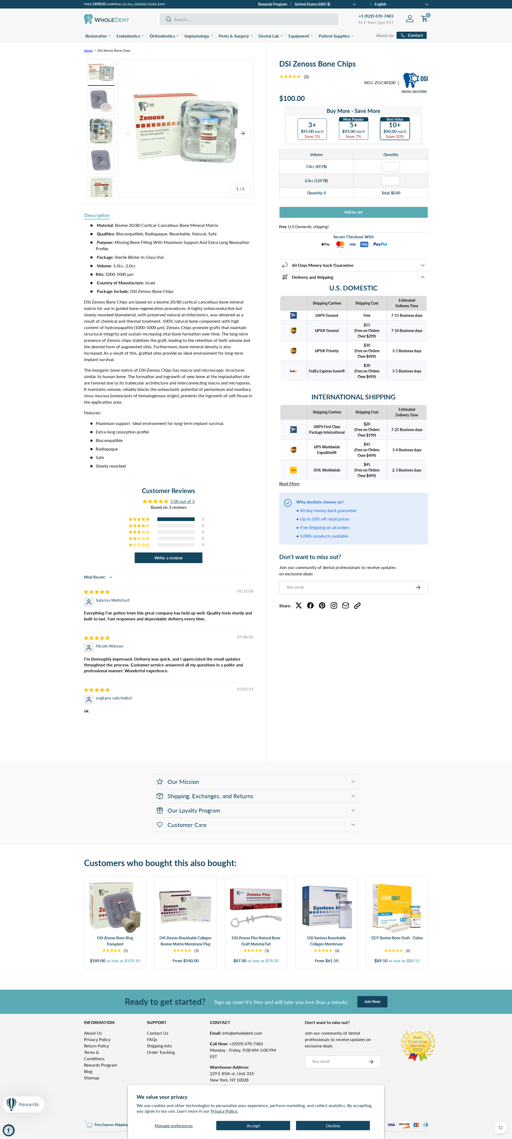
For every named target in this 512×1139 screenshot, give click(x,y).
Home (88, 50)
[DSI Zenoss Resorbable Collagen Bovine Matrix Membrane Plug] (185, 907)
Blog (88, 1071)
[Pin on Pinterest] (322, 605)
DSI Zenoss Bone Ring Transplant (115, 941)
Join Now (372, 1001)
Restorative (96, 35)
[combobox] (249, 19)
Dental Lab (268, 35)
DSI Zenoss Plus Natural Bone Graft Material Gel (256, 941)
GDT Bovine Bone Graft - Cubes (397, 938)
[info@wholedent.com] (345, 605)
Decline (333, 1125)
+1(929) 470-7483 (236, 1043)
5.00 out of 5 (182, 501)
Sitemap (91, 1077)
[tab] (97, 215)
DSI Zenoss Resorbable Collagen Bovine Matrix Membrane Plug (185, 941)
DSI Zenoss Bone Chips (114, 50)
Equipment (299, 35)
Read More (289, 483)
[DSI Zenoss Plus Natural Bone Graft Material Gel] (256, 907)
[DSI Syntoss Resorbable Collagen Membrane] (326, 907)
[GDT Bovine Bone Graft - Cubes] (397, 907)
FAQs (152, 1039)
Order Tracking (161, 1052)
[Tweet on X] (299, 605)
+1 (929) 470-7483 (376, 15)
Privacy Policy (97, 1039)
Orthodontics (162, 35)
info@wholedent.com (236, 1032)
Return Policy (96, 1045)
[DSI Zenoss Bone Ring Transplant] (115, 907)
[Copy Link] (357, 605)
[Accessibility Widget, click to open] (9, 1130)
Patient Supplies (334, 35)
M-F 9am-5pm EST (376, 22)
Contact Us (157, 1032)
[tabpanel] (168, 345)
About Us (385, 35)
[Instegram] (334, 605)
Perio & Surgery (234, 35)
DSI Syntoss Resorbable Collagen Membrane (326, 941)
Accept (253, 1125)
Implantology (197, 35)
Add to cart (353, 212)
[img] (97, 591)
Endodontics (128, 35)
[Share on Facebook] (310, 605)
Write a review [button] (168, 557)
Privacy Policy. (224, 1110)
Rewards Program (272, 4)
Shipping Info (159, 1045)
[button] (139, 519)
